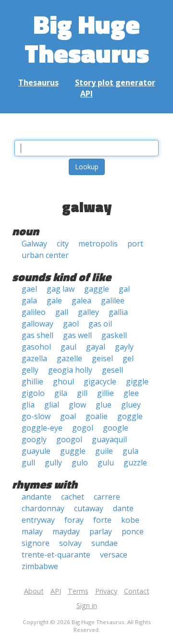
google (115, 427)
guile (104, 451)
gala (29, 300)
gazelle (69, 358)
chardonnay (43, 508)
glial (51, 404)
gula (130, 451)
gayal (95, 346)
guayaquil (109, 439)
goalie (97, 416)
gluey (131, 404)
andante (36, 496)
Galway (34, 243)
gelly (30, 370)
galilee (112, 300)
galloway (37, 323)
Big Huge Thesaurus (87, 38)
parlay (100, 531)
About (34, 591)
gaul (68, 346)
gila (60, 393)
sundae (104, 543)
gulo (80, 462)
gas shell (37, 335)
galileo (34, 312)
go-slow (36, 416)
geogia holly (70, 370)
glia (28, 404)
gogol (82, 427)
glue (103, 404)
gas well (77, 335)
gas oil (100, 323)
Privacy (106, 591)
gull (28, 462)
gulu (106, 462)
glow (77, 404)
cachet (72, 496)
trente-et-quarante (56, 554)
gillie (105, 393)
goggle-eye (42, 427)
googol (69, 439)
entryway (38, 520)
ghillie (32, 381)
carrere (107, 496)
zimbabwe (40, 566)
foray (74, 520)
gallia (118, 312)
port (135, 243)
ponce (133, 531)
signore (35, 543)
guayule (36, 451)
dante (123, 508)
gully (53, 462)
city (63, 243)
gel (128, 358)
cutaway (88, 508)
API (86, 93)
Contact (136, 591)
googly (34, 439)
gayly (124, 346)
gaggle (96, 289)
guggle (73, 451)
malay (32, 531)
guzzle (135, 462)
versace (113, 554)
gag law (60, 289)
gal (124, 289)
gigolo (33, 393)
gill (82, 393)
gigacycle (100, 381)
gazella (34, 358)
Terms (78, 591)
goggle (130, 416)
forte (102, 520)
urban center (45, 255)
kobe (130, 520)
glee (131, 393)
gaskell (114, 335)
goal (68, 416)
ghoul (63, 381)
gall (61, 312)
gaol (71, 323)
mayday (66, 531)
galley (88, 312)
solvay (70, 543)
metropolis (98, 243)
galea (81, 300)
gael (29, 289)
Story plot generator (115, 82)
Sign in (86, 605)
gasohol (36, 346)
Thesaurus (38, 82)
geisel (102, 358)
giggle (137, 381)
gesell (112, 370)
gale (54, 300)
